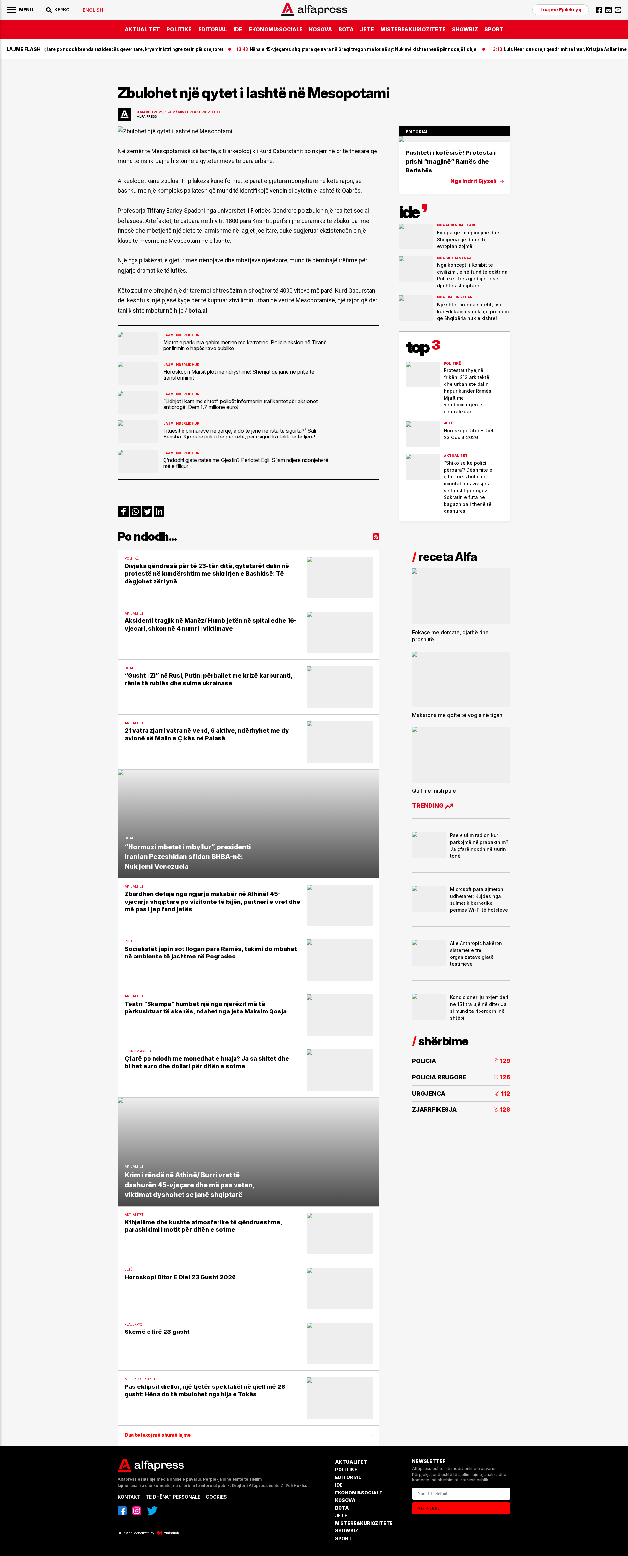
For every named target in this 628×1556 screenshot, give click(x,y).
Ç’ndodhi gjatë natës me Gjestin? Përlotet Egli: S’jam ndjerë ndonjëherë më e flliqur (245, 463)
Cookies (216, 1497)
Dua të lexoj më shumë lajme (158, 1435)
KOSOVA (320, 29)
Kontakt (129, 1497)
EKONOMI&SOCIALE (276, 29)
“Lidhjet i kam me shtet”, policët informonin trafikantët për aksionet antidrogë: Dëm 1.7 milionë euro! (240, 404)
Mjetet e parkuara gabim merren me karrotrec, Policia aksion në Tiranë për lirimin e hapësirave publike (245, 345)
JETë (367, 29)
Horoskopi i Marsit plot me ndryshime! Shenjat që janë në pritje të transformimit (238, 374)
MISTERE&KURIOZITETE (412, 29)
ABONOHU (428, 1508)
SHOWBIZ (465, 29)
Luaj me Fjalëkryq (560, 9)
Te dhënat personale (173, 1497)
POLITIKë (179, 29)
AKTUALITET (142, 29)
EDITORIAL (212, 29)
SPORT (493, 29)
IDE (238, 29)
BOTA (346, 29)
